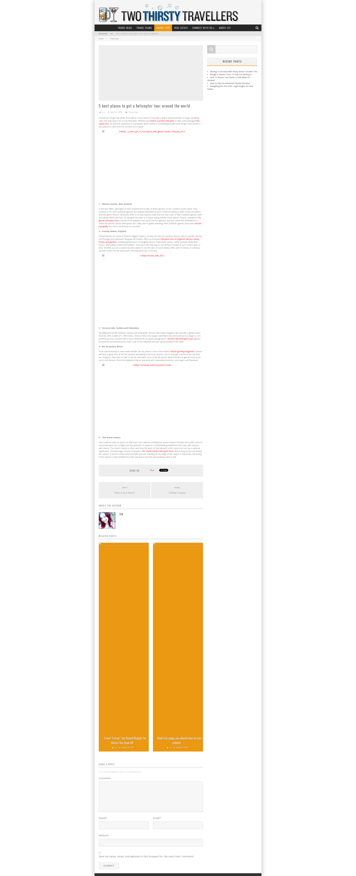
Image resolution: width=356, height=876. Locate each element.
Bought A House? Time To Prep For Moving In (231, 74)
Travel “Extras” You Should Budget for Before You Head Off (125, 740)
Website (104, 835)
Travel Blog (125, 28)
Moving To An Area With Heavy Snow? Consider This (233, 71)
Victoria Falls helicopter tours (180, 338)
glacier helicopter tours (109, 220)
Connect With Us (202, 28)
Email (157, 818)
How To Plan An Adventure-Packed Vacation (230, 83)
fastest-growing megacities (182, 351)
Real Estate (181, 28)
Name (103, 818)
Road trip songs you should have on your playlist (179, 740)
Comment (105, 778)
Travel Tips (163, 28)
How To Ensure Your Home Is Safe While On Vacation (137, 34)
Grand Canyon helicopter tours (160, 451)
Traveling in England (177, 492)
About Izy (225, 28)
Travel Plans (144, 28)
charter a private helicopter (162, 120)
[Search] (257, 28)
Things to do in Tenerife (124, 492)
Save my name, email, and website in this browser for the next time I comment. (146, 856)
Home (101, 38)
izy (103, 112)
